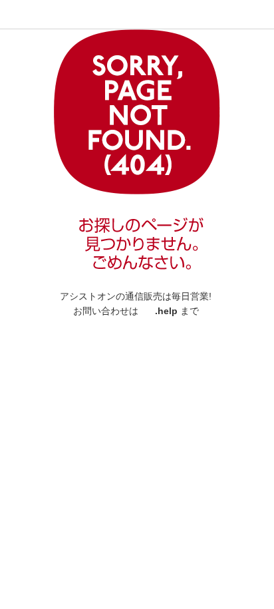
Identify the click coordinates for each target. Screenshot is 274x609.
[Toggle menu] (14, 14)
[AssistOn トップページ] (43, 13)
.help (166, 310)
